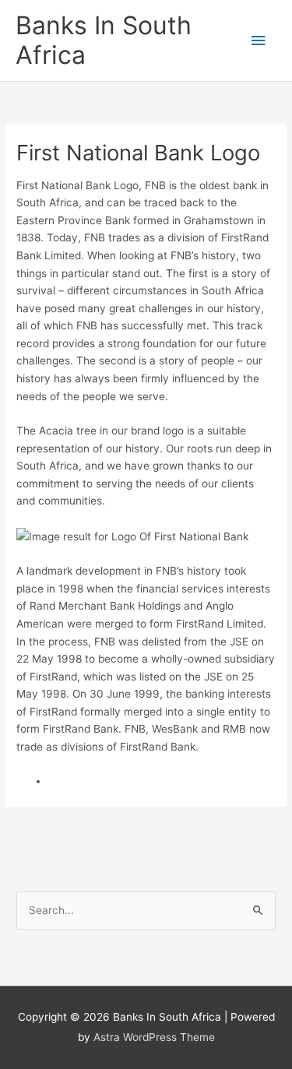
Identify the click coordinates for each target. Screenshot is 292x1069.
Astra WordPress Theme (154, 1037)
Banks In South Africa (104, 40)
